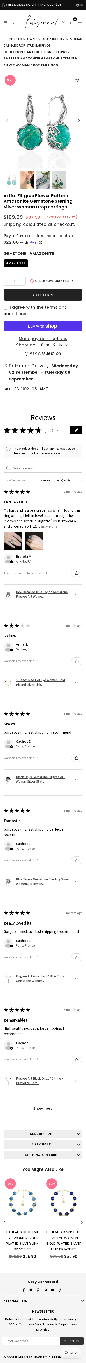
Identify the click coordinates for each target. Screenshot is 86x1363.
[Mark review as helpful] (76, 573)
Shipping (13, 224)
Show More (49, 526)
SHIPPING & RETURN (41, 1154)
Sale (10, 80)
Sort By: (46, 480)
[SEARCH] (14, 21)
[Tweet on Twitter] (48, 345)
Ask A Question (44, 353)
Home (8, 39)
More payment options (43, 338)
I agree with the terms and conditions (35, 310)
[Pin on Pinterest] (54, 345)
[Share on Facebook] (42, 345)
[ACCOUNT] (63, 21)
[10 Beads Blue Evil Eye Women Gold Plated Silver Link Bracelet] (22, 1201)
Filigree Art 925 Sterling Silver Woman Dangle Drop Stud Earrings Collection (43, 45)
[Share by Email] (67, 345)
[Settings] (79, 21)
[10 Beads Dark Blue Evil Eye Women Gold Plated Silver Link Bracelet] (63, 1201)
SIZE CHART (41, 1144)
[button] (72, 21)
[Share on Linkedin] (60, 345)
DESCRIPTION (41, 1133)
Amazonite (16, 263)
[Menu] (5, 21)
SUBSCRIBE (72, 1341)
